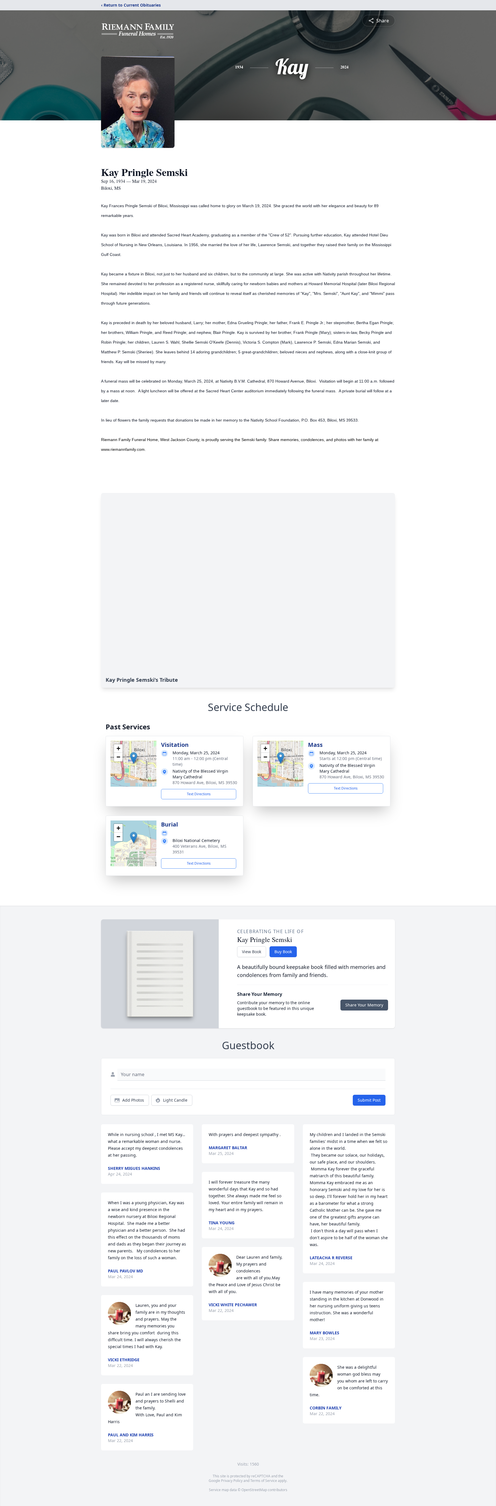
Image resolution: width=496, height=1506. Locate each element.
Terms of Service (263, 1480)
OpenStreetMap (254, 1489)
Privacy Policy (232, 1480)
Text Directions (199, 794)
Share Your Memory (364, 1005)
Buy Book (283, 951)
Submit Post (369, 1100)
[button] (133, 758)
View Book (251, 951)
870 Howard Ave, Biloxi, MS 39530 (205, 782)
